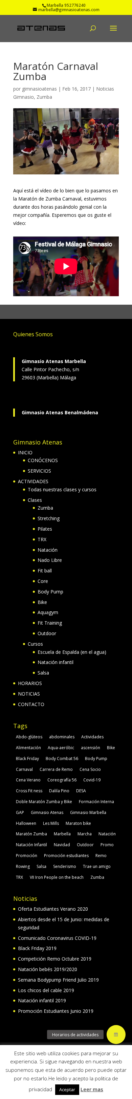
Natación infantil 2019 (42, 1000)
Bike (42, 602)
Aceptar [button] (67, 1089)
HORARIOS (30, 683)
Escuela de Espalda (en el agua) (72, 652)
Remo (101, 855)
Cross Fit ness (29, 791)
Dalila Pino (59, 791)
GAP (20, 812)
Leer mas (92, 1089)
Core (43, 581)
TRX (42, 539)
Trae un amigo (97, 866)
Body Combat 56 (62, 758)
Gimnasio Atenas (47, 812)
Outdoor (47, 633)
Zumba (44, 97)
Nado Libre (50, 560)
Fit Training (50, 623)
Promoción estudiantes (66, 855)
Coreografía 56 (61, 780)
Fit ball (45, 570)
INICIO (25, 452)
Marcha (85, 834)
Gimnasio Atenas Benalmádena (60, 412)
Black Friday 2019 (37, 948)
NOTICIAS (29, 693)
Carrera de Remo (56, 769)
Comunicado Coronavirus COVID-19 (57, 938)
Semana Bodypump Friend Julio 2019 (58, 980)
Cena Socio (90, 769)
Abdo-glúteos (29, 737)
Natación (48, 550)
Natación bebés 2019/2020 (47, 969)
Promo (107, 845)
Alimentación (28, 748)
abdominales (61, 737)
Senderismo (64, 866)
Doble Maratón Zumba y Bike (44, 801)
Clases (35, 500)
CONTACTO (31, 704)
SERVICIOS (39, 471)
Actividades (92, 737)
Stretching (49, 518)
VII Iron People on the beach (57, 877)
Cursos (35, 644)
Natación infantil (55, 662)
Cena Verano (28, 780)
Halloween (26, 823)
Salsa (43, 672)
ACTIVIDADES (33, 481)
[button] (116, 1034)
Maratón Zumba (31, 834)
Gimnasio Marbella (88, 812)
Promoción (26, 855)
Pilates (45, 529)
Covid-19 (92, 780)
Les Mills (51, 823)
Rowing (23, 866)
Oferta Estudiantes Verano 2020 (53, 909)
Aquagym (48, 612)
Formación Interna (96, 801)
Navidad (62, 845)
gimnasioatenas (39, 89)
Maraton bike (78, 823)
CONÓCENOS (43, 460)
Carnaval (24, 769)
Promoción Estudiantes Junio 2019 (55, 1011)
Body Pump (50, 591)
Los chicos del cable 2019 (46, 990)
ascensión (90, 748)
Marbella (62, 834)
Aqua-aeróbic (61, 748)
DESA (81, 791)
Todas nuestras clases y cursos (62, 489)
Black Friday (27, 758)
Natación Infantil (31, 845)
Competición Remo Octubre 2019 (54, 958)
